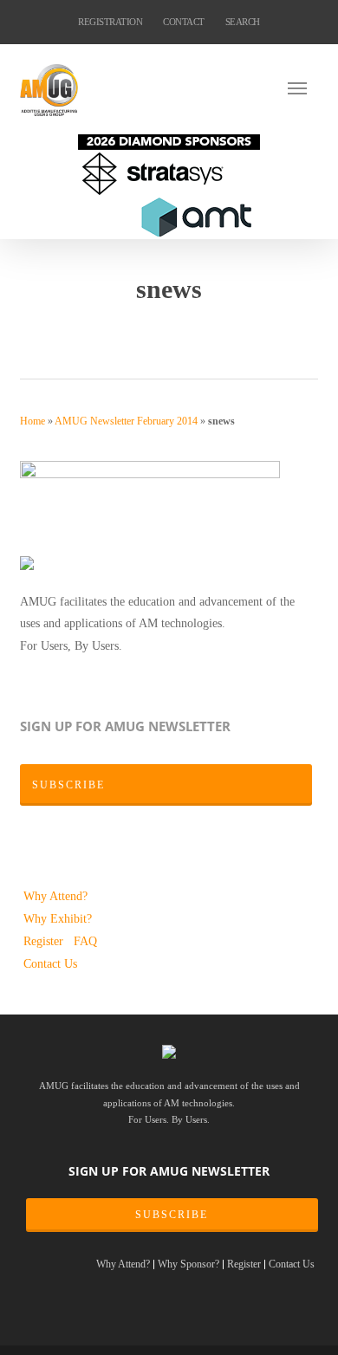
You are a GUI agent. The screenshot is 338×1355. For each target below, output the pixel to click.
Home (32, 421)
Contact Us (50, 963)
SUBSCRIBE (171, 1215)
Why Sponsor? (188, 1264)
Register (45, 941)
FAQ (85, 941)
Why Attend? (55, 896)
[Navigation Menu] (302, 87)
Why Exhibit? (57, 918)
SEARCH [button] (242, 21)
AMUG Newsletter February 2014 (126, 421)
